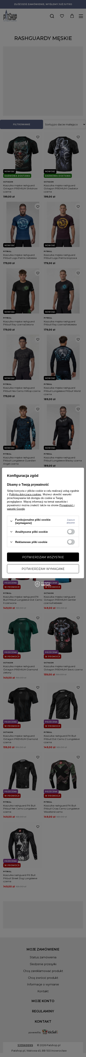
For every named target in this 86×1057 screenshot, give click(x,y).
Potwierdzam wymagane (43, 568)
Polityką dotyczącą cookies (25, 494)
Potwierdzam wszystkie (43, 557)
